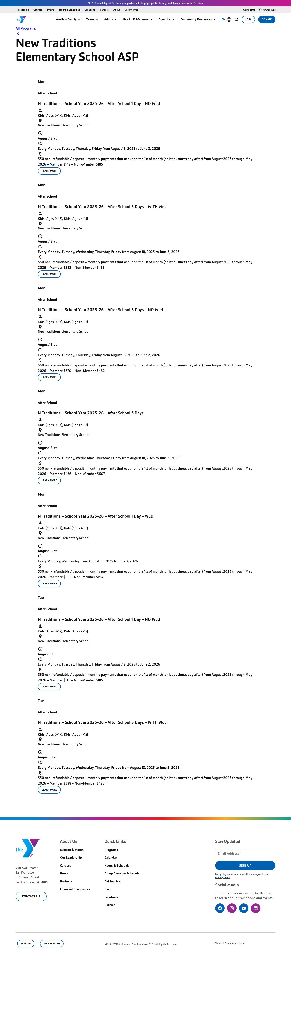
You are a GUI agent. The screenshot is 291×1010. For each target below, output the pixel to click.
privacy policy (222, 877)
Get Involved (131, 9)
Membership (52, 943)
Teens (90, 19)
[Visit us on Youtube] (243, 908)
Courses (37, 9)
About (116, 9)
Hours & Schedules (69, 9)
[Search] (237, 19)
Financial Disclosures (75, 889)
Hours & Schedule (117, 865)
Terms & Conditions (225, 943)
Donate (267, 19)
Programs (23, 9)
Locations (90, 9)
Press (64, 873)
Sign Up (245, 865)
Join (248, 19)
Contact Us (249, 9)
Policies (109, 905)
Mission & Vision (72, 850)
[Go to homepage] (22, 19)
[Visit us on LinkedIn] (255, 908)
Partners (66, 881)
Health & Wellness (136, 19)
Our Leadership (71, 857)
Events (50, 9)
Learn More (49, 171)
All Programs (26, 28)
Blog (107, 889)
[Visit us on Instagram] (232, 908)
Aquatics (164, 19)
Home (241, 943)
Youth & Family (66, 19)
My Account (269, 9)
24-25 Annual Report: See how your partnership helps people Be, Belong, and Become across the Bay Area (145, 3)
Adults (108, 19)
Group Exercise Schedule (122, 873)
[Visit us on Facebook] (220, 908)
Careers (104, 9)
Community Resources (196, 19)
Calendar (110, 857)
